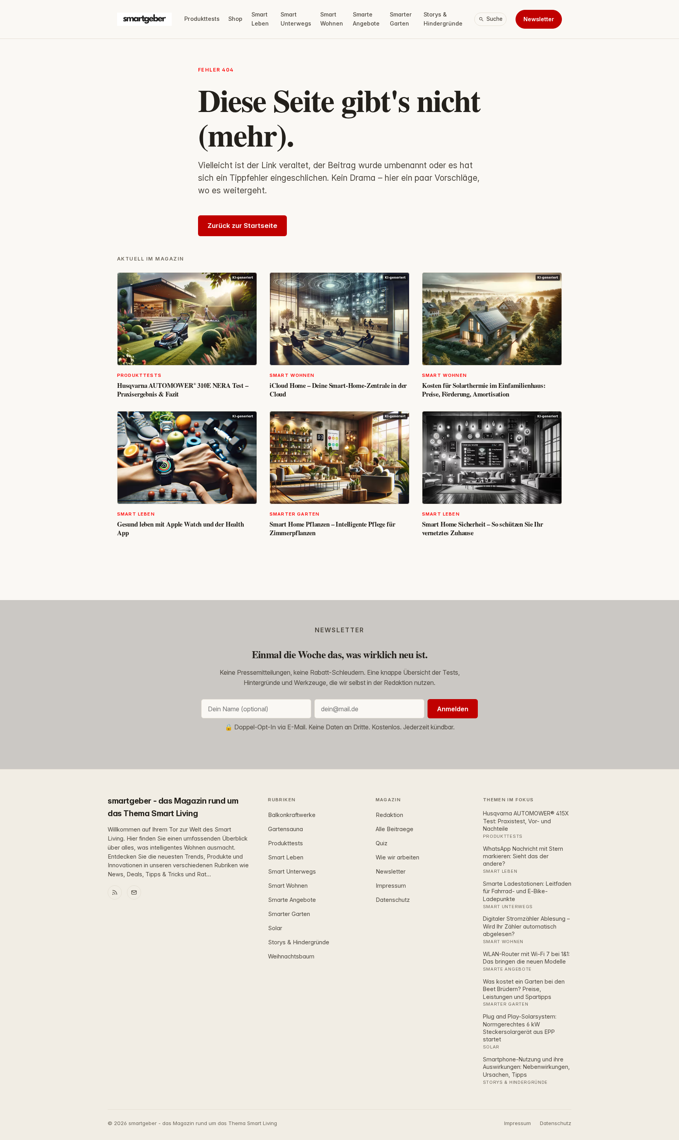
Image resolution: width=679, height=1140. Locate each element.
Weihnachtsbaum (291, 956)
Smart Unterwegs (296, 19)
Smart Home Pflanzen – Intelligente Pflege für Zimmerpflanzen (332, 528)
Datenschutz (393, 899)
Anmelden (452, 709)
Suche (494, 19)
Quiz (381, 843)
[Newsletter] (134, 892)
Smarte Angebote (366, 19)
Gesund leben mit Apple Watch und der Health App (180, 528)
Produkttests (202, 18)
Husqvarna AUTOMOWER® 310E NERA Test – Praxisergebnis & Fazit (182, 389)
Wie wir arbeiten (397, 857)
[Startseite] (144, 19)
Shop (235, 18)
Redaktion (389, 815)
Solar (275, 928)
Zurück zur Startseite (242, 225)
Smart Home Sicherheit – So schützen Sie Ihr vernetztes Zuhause (482, 528)
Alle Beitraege (394, 829)
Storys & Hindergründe (443, 19)
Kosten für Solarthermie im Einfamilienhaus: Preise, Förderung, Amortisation (484, 389)
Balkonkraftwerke (292, 815)
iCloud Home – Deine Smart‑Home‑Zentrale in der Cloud (338, 389)
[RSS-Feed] (115, 892)
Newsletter (538, 19)
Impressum (391, 885)
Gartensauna (285, 829)
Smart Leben (260, 19)
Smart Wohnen (331, 19)
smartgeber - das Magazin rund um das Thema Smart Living (173, 807)
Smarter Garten (401, 19)
